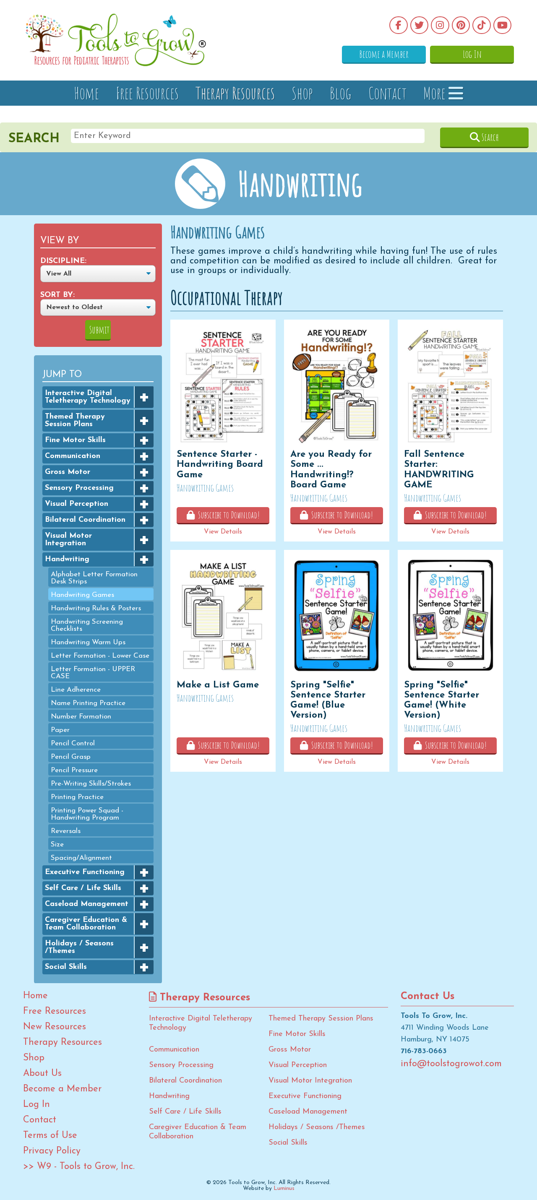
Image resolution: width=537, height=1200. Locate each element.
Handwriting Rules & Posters (96, 608)
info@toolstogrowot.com (451, 1064)
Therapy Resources (235, 93)
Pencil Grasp (71, 756)
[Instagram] (440, 25)
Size (57, 844)
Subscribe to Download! (227, 515)
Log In (472, 54)
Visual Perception (76, 504)
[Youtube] (502, 25)
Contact (387, 93)
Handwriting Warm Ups (88, 642)
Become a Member (384, 54)
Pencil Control (73, 743)
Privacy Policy (52, 1151)
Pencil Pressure (74, 769)
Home (86, 93)
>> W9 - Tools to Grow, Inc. (79, 1166)
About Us (42, 1073)
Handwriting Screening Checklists (87, 625)
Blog (341, 93)
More (435, 93)
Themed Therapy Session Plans (75, 420)
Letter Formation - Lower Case (100, 655)
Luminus (284, 1188)
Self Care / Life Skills (83, 888)
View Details (223, 531)
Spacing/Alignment (81, 857)
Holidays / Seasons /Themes (79, 947)
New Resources (54, 1027)
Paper (60, 729)
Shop (302, 93)
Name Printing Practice (88, 702)
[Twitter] (419, 25)
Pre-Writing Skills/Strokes (91, 783)
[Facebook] (398, 25)
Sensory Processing (79, 488)
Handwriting (67, 559)
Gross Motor (67, 472)
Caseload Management (86, 904)
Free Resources (147, 93)
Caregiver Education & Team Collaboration (86, 923)
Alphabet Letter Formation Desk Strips (94, 577)
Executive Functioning (85, 872)
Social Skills (66, 967)
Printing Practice (77, 796)
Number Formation (81, 716)
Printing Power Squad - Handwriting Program (87, 814)
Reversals (66, 830)
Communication (72, 456)
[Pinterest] (461, 25)
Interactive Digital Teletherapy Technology (87, 396)
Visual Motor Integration (68, 539)
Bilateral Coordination (85, 519)
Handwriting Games (82, 594)
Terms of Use (50, 1135)
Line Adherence (76, 689)
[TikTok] (481, 25)
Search (489, 137)
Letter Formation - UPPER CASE (93, 672)
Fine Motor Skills (75, 440)
